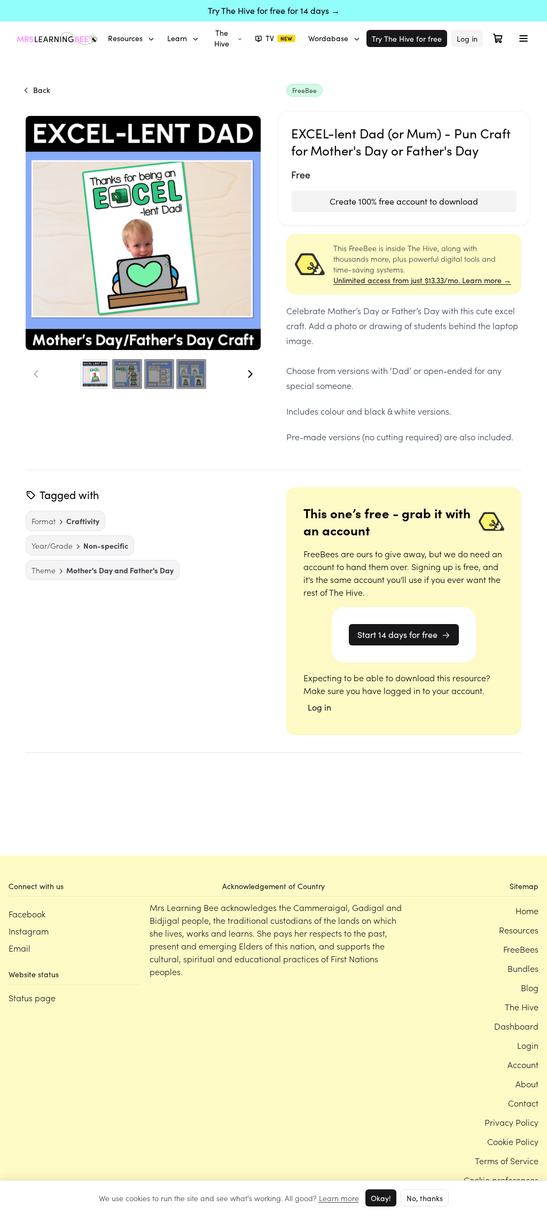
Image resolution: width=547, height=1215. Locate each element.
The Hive (221, 38)
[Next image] (250, 374)
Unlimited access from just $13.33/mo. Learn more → (422, 280)
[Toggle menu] (523, 38)
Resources (125, 38)
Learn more (339, 1198)
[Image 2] (127, 374)
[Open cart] (498, 38)
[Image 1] (95, 374)
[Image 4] (191, 374)
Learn (177, 38)
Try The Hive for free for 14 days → (274, 10)
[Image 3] (159, 374)
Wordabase (328, 38)
